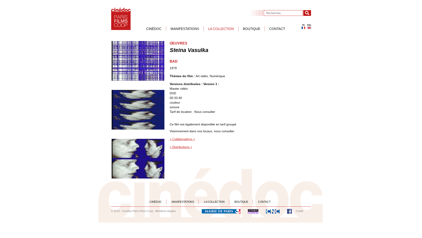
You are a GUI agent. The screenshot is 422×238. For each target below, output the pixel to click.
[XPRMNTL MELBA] (253, 211)
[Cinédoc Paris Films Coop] (121, 19)
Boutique (251, 29)
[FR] (303, 26)
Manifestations (185, 29)
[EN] (309, 26)
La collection (221, 29)
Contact (277, 29)
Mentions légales (165, 211)
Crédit (299, 211)
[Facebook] (289, 211)
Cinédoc (154, 29)
